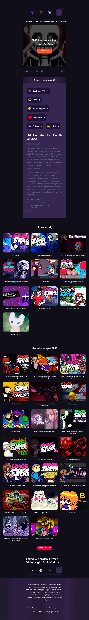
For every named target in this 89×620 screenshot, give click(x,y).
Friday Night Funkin (51, 612)
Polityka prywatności (35, 608)
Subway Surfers (36, 612)
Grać (44, 51)
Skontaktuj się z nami (53, 608)
